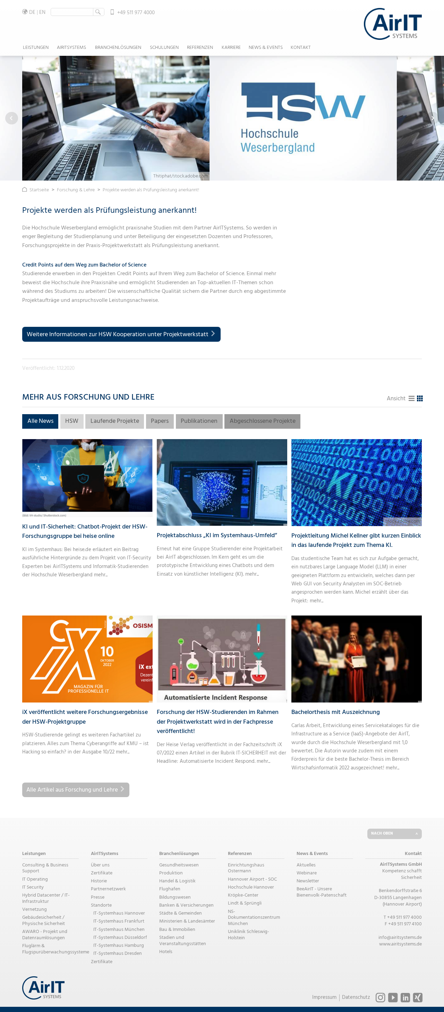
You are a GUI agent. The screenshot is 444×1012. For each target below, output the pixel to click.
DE (32, 12)
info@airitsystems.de (400, 937)
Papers (160, 421)
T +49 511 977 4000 (403, 917)
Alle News (40, 421)
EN (42, 12)
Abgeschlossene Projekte (263, 421)
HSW (71, 421)
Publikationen (199, 421)
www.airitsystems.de (400, 944)
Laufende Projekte (115, 421)
